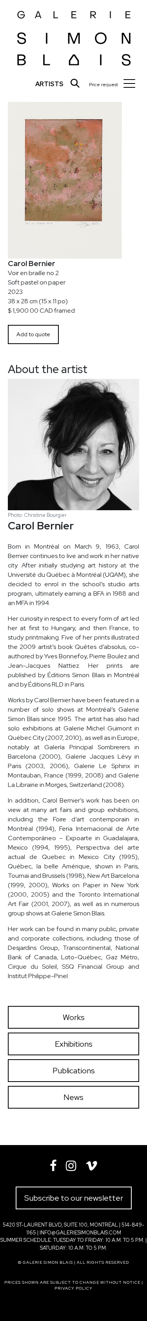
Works (74, 1017)
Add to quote (33, 334)
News (73, 1097)
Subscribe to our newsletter (73, 1198)
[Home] (74, 36)
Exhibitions (74, 1044)
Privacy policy (73, 1288)
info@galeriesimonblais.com (80, 1232)
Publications (74, 1070)
